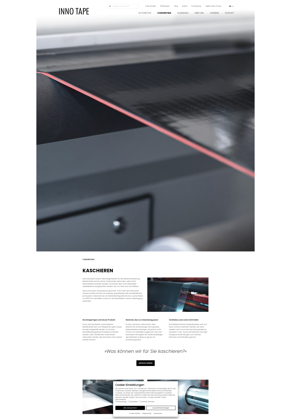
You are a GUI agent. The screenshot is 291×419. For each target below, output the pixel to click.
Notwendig (121, 401)
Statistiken (133, 401)
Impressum (158, 413)
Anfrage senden (145, 363)
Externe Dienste (147, 401)
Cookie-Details (134, 413)
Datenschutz (146, 413)
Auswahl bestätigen (160, 408)
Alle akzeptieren (130, 408)
